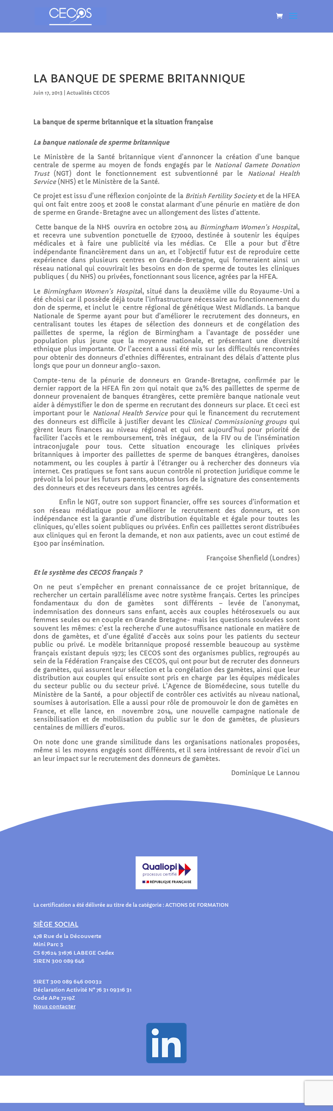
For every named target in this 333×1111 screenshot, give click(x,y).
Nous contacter (54, 1006)
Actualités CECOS (88, 93)
